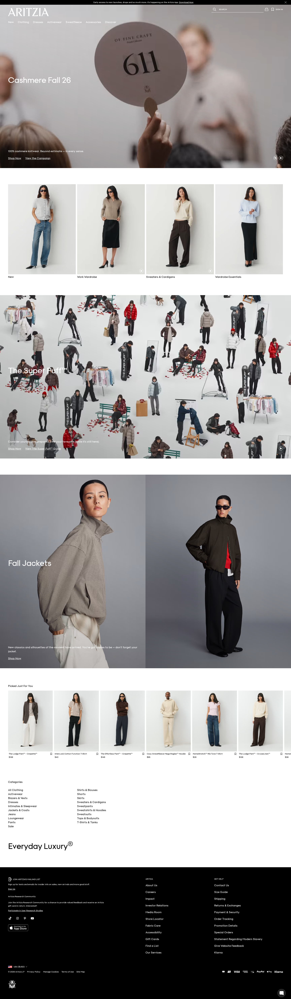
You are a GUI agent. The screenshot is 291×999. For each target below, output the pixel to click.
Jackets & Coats (18, 810)
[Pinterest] (25, 918)
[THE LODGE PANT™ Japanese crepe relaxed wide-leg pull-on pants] (30, 721)
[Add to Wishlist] (51, 753)
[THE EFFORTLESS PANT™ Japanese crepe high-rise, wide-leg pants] (122, 721)
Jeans (12, 814)
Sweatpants (85, 806)
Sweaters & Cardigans (91, 802)
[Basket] (267, 9)
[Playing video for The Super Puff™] (281, 448)
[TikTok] (10, 918)
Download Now (186, 2)
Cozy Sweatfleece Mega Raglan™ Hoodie (166, 754)
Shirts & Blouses (87, 790)
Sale (11, 826)
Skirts (80, 798)
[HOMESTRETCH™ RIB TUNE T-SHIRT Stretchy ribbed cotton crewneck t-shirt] (214, 721)
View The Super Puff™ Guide (43, 448)
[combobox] (242, 9)
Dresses (38, 22)
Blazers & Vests (17, 798)
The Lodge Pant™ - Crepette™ (23, 754)
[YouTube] (32, 918)
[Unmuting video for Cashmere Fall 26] (275, 158)
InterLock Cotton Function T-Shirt (71, 754)
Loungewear (16, 818)
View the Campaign (37, 158)
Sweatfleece (74, 22)
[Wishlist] (273, 9)
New (11, 22)
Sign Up (11, 889)
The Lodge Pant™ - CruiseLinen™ (254, 754)
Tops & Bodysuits (88, 818)
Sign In (279, 9)
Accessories (93, 22)
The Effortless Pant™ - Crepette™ (117, 754)
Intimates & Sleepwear (22, 806)
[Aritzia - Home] (28, 12)
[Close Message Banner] (285, 2)
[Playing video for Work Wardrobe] (141, 271)
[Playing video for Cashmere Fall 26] (281, 158)
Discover (110, 22)
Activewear (54, 22)
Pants (11, 822)
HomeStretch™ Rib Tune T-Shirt (208, 754)
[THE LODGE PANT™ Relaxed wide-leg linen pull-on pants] (260, 721)
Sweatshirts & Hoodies (91, 810)
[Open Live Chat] (282, 993)
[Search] (215, 9)
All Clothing (15, 790)
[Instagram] (17, 918)
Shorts (81, 794)
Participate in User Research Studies (25, 911)
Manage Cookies (51, 972)
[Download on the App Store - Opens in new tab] (56, 927)
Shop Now (14, 158)
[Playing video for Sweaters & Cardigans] (210, 271)
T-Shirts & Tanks (87, 822)
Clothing (23, 22)
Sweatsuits (84, 814)
